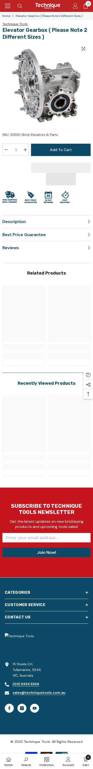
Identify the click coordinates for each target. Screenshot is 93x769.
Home (6, 16)
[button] (61, 179)
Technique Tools (15, 24)
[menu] (7, 6)
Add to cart (61, 149)
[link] (24, 347)
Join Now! (46, 552)
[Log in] (75, 6)
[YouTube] (34, 708)
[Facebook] (9, 708)
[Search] (20, 6)
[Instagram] (21, 708)
